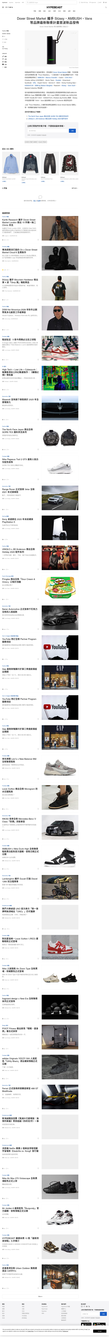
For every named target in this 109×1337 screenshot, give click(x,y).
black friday (42, 142)
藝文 (45, 11)
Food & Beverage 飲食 (7, 576)
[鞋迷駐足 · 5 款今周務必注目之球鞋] (60, 348)
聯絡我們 (63, 1320)
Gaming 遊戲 (5, 516)
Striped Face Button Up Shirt (8, 179)
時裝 (35, 11)
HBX (43, 1313)
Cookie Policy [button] (30, 1331)
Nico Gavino (8, 261)
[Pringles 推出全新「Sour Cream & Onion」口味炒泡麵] (60, 587)
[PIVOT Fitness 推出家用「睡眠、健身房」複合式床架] (60, 1037)
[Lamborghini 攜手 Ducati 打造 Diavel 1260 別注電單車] (60, 887)
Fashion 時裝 (5, 31)
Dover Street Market (60, 72)
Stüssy (64, 85)
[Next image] (75, 49)
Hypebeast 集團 (65, 1306)
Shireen (7, 381)
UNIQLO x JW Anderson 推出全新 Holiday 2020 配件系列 (48, 118)
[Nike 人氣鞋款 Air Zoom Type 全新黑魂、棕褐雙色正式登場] (60, 977)
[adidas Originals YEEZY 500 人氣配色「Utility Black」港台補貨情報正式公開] (60, 1067)
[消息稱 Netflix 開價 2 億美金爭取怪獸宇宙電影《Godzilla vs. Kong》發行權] (60, 1157)
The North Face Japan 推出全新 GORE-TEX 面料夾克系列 (48, 116)
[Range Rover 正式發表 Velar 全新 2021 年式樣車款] (60, 498)
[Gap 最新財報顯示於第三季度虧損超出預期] (60, 677)
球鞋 (40, 11)
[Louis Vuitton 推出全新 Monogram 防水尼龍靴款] (60, 797)
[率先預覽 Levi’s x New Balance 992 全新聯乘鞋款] (60, 767)
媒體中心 (63, 1309)
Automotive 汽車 (6, 396)
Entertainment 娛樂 (7, 905)
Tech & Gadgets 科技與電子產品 (10, 636)
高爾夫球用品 (25, 1313)
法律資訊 (63, 1318)
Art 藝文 (4, 366)
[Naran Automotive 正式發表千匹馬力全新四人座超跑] (60, 617)
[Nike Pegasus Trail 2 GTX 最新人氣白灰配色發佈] (60, 468)
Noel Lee (7, 948)
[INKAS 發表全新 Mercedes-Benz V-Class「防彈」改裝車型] (60, 827)
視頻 (64, 11)
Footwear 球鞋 (5, 246)
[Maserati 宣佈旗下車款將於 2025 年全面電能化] (60, 408)
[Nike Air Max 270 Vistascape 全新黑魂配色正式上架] (60, 1186)
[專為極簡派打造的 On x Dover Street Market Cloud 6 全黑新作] (60, 258)
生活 (59, 11)
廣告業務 (63, 1315)
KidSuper (4, 177)
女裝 (23, 1309)
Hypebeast (44, 1306)
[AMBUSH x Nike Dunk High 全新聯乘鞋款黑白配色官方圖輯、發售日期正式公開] (60, 857)
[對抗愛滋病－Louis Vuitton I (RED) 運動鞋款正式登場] (60, 947)
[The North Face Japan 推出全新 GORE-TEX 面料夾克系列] (60, 438)
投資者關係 (64, 1313)
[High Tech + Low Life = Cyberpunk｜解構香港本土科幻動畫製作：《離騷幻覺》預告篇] (60, 378)
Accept (100, 1331)
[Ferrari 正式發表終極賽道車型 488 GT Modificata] (60, 1097)
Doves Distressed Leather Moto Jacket (69, 179)
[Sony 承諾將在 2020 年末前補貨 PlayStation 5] (60, 528)
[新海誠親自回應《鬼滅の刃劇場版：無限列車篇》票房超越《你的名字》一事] (60, 1127)
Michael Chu (8, 768)
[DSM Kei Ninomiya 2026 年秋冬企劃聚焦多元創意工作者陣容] (60, 318)
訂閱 (72, 131)
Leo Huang (4, 48)
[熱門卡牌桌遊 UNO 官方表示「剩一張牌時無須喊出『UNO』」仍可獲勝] (60, 917)
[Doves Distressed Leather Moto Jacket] (69, 163)
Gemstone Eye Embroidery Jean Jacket (29, 179)
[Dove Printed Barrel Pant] (50, 163)
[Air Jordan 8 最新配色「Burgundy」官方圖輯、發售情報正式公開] (60, 1216)
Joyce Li (7, 235)
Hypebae (44, 1311)
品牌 (69, 11)
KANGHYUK (29, 85)
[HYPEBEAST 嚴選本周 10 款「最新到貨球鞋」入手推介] (60, 1246)
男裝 (23, 1306)
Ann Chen (7, 558)
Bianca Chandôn (51, 77)
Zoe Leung (7, 318)
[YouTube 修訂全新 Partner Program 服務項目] (60, 647)
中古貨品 (24, 1315)
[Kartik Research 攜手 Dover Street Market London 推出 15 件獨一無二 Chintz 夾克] (60, 228)
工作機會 (63, 1311)
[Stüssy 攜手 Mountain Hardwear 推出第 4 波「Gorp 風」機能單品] (60, 288)
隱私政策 (44, 135)
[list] (51, 49)
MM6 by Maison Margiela (43, 85)
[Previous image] (28, 49)
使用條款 (39, 135)
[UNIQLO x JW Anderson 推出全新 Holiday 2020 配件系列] (60, 557)
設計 (49, 11)
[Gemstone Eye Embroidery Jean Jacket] (31, 163)
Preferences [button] (65, 1331)
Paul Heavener (8, 291)
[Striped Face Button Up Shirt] (11, 163)
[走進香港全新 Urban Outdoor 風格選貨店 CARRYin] (60, 1276)
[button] (4, 42)
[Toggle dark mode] (106, 7)
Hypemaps (44, 1309)
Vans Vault (71, 85)
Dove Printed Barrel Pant (47, 179)
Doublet (58, 80)
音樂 (54, 11)
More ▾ (40, 1296)
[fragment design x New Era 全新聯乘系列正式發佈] (60, 1007)
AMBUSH (41, 77)
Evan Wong (7, 1249)
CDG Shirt (68, 77)
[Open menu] (3, 7)
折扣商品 (24, 1318)
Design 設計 (5, 1025)
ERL (34, 83)
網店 (74, 11)
